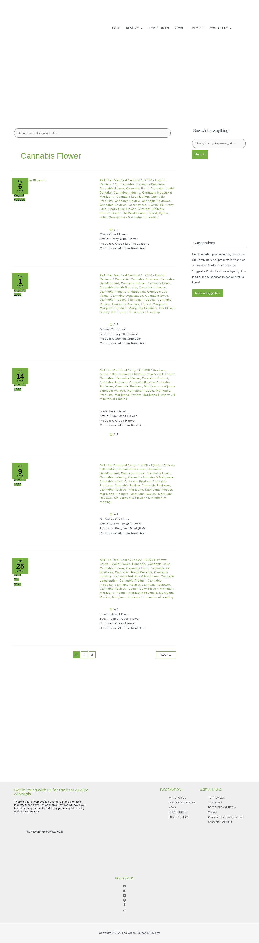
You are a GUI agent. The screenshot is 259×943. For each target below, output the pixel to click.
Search (200, 154)
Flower (104, 213)
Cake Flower (121, 564)
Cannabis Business (150, 184)
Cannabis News (156, 295)
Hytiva (163, 213)
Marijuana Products (143, 308)
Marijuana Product (113, 308)
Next (166, 655)
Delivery (158, 209)
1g (117, 184)
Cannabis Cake (159, 564)
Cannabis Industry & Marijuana (122, 291)
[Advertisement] (129, 84)
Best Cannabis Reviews (129, 374)
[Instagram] (245, 27)
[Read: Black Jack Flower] (53, 409)
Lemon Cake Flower (143, 588)
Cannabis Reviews (113, 204)
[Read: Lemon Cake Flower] (53, 599)
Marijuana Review (128, 394)
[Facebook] (239, 27)
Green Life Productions (128, 213)
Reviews (106, 184)
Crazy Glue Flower (122, 209)
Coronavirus (137, 204)
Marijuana (160, 304)
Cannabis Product (113, 299)
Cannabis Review (127, 200)
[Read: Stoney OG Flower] (53, 314)
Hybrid (160, 180)
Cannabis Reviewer (156, 200)
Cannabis (127, 184)
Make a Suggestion (207, 293)
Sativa (104, 374)
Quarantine (117, 217)
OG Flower (167, 308)
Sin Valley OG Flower (129, 497)
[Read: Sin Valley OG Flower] (53, 504)
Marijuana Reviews (156, 394)
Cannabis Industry (127, 192)
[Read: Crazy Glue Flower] (53, 219)
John (103, 217)
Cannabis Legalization (132, 196)
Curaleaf (144, 209)
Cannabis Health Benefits (118, 287)
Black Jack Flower (161, 374)
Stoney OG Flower (113, 312)
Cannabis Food (137, 188)
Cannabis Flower (112, 188)
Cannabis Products (142, 299)
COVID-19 (156, 204)
